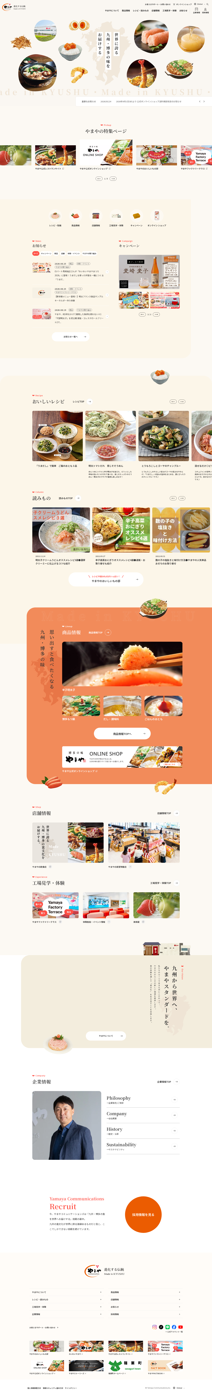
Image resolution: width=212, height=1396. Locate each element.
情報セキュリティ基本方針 (53, 1388)
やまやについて (112, 10)
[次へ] (204, 101)
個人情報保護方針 (34, 1388)
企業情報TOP (164, 1081)
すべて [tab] (35, 253)
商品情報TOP (96, 632)
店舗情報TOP (164, 813)
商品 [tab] (56, 253)
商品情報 (126, 10)
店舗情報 (156, 10)
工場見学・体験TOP (160, 883)
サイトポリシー (71, 1388)
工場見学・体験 (170, 10)
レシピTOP (78, 401)
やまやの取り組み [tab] (89, 253)
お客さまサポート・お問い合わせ (158, 4)
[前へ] (200, 101)
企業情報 (196, 12)
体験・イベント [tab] (74, 253)
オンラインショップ (184, 4)
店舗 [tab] (63, 253)
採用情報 (205, 12)
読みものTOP (66, 498)
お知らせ (183, 10)
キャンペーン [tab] (46, 253)
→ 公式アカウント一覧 (174, 1331)
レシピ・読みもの (141, 10)
